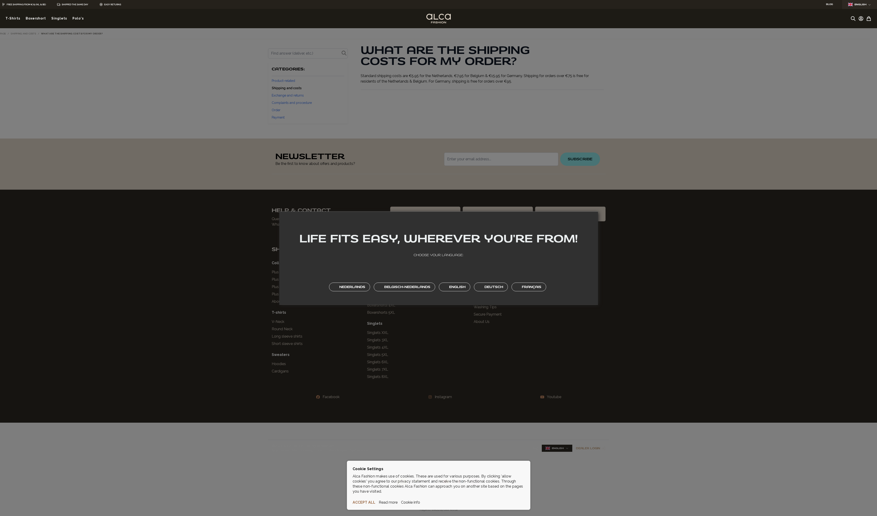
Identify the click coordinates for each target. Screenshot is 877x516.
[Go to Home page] (438, 18)
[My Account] (861, 18)
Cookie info (410, 502)
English (860, 4)
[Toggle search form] (853, 18)
